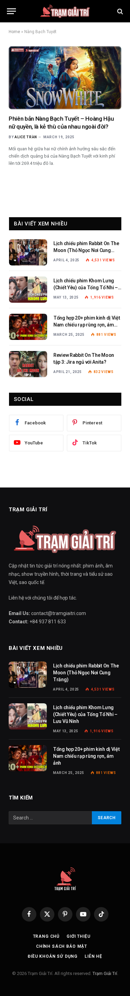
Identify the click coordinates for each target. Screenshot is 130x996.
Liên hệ (93, 956)
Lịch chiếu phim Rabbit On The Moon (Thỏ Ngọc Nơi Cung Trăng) (86, 250)
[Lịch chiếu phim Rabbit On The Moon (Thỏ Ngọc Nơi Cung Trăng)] (28, 252)
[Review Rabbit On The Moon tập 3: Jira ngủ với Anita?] (28, 364)
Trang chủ (46, 936)
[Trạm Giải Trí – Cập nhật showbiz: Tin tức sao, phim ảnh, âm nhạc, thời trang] (65, 11)
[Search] (119, 11)
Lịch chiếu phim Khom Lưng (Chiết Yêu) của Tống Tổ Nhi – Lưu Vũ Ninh (85, 287)
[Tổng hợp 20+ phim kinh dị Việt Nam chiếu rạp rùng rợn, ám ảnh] (28, 327)
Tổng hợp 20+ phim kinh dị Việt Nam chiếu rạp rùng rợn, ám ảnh (86, 324)
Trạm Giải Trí (105, 973)
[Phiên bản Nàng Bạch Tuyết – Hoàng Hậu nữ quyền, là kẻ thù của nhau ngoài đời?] (65, 77)
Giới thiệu (78, 936)
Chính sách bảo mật (61, 946)
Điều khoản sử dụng (53, 956)
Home (14, 31)
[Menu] (11, 11)
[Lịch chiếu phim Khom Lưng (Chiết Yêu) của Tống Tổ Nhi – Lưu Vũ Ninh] (28, 289)
